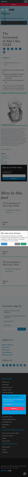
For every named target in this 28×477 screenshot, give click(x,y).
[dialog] (14, 238)
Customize (4, 244)
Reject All (17, 244)
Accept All (23, 244)
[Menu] (26, 1)
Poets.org (4, 1)
